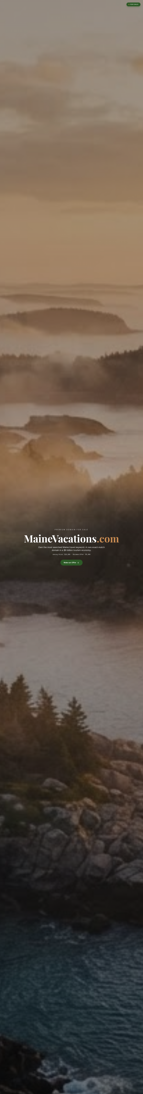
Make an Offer (70, 563)
